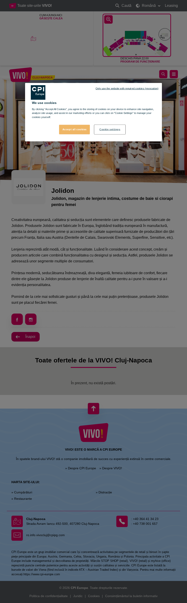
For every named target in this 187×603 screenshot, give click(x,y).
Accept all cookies (74, 129)
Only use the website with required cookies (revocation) (127, 88)
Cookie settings (109, 129)
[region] (93, 112)
